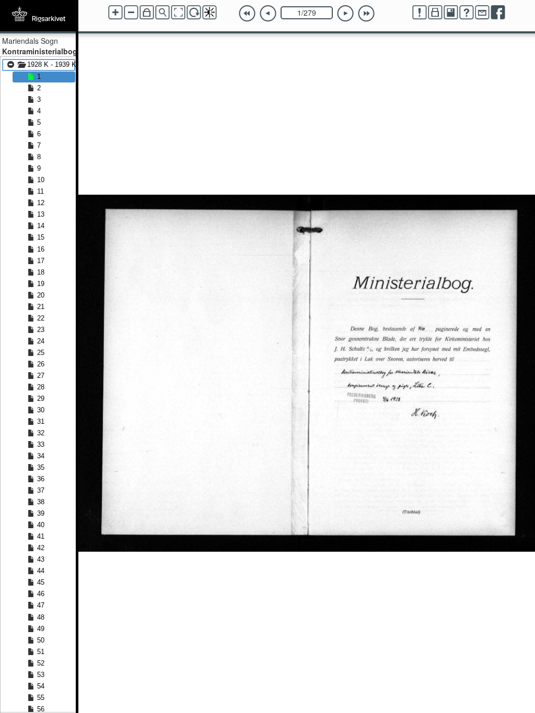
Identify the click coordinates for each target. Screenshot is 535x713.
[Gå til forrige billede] (268, 13)
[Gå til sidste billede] (366, 13)
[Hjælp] (466, 12)
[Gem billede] (451, 12)
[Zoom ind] (115, 12)
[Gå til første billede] (247, 13)
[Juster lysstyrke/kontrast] (209, 12)
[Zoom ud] (131, 12)
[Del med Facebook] (498, 12)
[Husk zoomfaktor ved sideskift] (146, 12)
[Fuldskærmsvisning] (178, 12)
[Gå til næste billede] (345, 13)
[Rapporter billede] (419, 12)
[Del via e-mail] (482, 12)
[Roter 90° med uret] (194, 12)
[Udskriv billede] (435, 12)
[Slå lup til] (162, 12)
